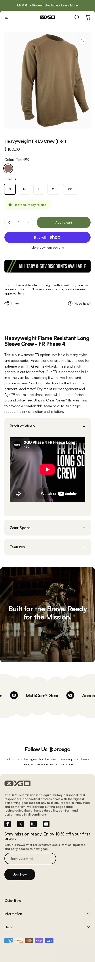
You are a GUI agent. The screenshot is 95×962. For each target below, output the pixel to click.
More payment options (47, 247)
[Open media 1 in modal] (82, 40)
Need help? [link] (82, 303)
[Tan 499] (8, 168)
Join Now (20, 874)
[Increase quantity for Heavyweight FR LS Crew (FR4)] (28, 222)
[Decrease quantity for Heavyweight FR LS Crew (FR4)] (9, 222)
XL (53, 189)
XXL (70, 189)
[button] (47, 426)
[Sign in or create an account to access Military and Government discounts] (47, 266)
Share (15, 303)
